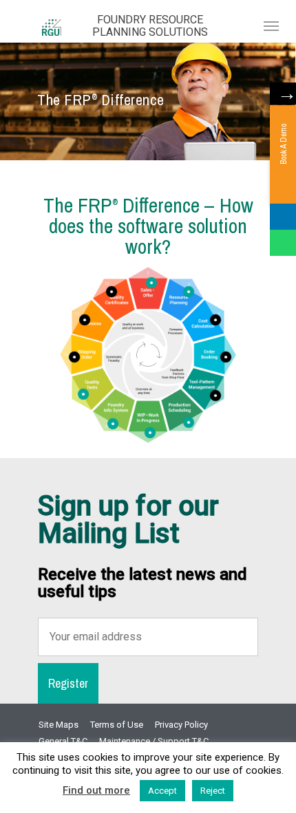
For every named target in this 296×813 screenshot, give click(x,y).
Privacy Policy (181, 724)
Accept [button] (162, 790)
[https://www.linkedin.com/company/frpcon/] (283, 217)
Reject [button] (212, 790)
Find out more (96, 790)
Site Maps (58, 724)
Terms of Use (116, 724)
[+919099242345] (283, 243)
